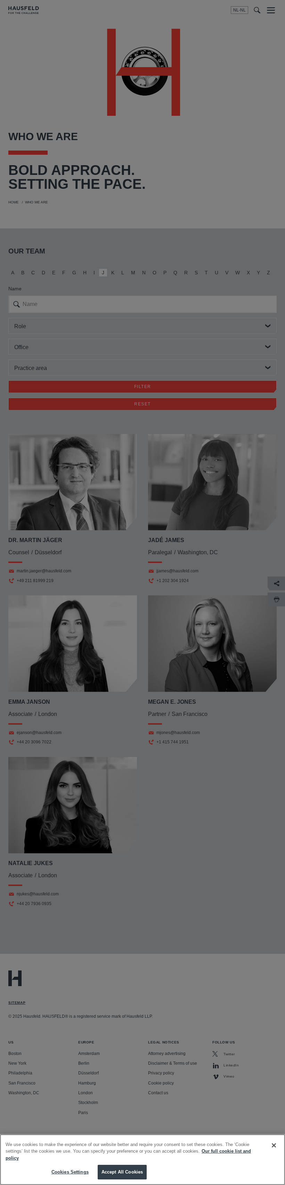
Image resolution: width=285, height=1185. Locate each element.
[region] (142, 1159)
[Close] (274, 1145)
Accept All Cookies (122, 1172)
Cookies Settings (70, 1172)
